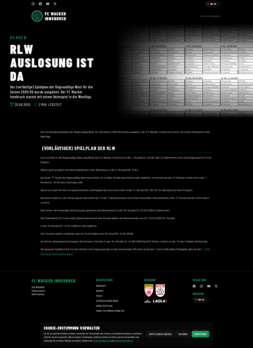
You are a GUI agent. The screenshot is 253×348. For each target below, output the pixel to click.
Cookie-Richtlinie (104, 305)
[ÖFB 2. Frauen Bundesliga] (160, 290)
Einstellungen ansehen (160, 334)
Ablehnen (183, 334)
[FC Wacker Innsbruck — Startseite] (37, 16)
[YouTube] (208, 286)
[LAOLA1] (160, 301)
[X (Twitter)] (216, 286)
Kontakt (100, 290)
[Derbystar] (147, 301)
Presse (99, 295)
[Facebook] (194, 286)
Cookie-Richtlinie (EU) (102, 340)
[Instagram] (201, 286)
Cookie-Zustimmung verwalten (110, 310)
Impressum (101, 285)
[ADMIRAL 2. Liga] (148, 290)
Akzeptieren (200, 334)
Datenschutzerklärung (107, 300)
